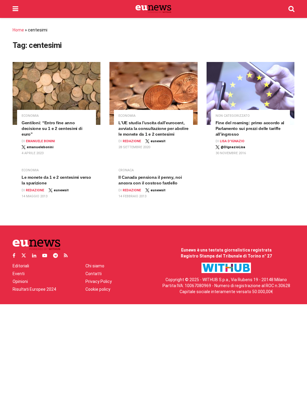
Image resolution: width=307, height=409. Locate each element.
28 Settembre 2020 (134, 147)
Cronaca (126, 170)
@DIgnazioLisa (233, 147)
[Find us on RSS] (66, 255)
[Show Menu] (15, 9)
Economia (30, 115)
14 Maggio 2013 (34, 196)
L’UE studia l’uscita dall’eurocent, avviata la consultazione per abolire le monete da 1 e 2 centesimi (153, 128)
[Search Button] (291, 9)
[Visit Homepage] (153, 9)
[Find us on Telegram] (55, 255)
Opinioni (20, 281)
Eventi (19, 273)
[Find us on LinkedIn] (34, 255)
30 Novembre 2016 (231, 153)
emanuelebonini (40, 147)
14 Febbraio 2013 (132, 196)
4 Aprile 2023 (32, 153)
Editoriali (21, 265)
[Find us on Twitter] (23, 255)
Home (18, 30)
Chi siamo (94, 265)
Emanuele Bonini (40, 141)
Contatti (93, 273)
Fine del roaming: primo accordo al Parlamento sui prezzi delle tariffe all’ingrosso (250, 128)
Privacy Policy (98, 281)
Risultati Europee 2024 (34, 289)
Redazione (132, 141)
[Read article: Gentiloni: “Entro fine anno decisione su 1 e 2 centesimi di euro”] (56, 93)
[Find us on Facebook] (14, 255)
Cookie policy (97, 289)
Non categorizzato (233, 115)
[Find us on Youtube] (44, 255)
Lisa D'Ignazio (232, 141)
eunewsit (158, 141)
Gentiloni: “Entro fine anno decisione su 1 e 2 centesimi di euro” (52, 128)
